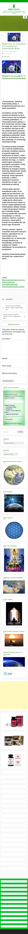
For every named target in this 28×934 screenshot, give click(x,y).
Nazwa (5, 358)
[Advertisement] (14, 695)
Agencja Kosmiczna (12, 414)
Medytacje (9, 409)
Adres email (7, 366)
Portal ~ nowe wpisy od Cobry (12, 411)
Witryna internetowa (9, 373)
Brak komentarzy (8, 53)
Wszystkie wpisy (11, 407)
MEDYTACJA (14, 9)
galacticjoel (13, 51)
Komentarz (6, 339)
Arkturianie (7, 56)
